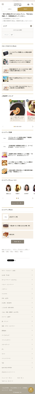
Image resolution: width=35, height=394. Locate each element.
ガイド (3, 353)
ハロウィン (4, 289)
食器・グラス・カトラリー (8, 326)
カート (28, 4)
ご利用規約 (24, 387)
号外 (3, 363)
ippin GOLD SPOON (7, 367)
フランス (6, 34)
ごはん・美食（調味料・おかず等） (10, 312)
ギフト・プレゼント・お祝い (9, 270)
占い (3, 349)
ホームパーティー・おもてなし (9, 279)
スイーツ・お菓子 (6, 316)
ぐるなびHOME (5, 387)
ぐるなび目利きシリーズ (15, 387)
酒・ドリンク (5, 321)
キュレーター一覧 (6, 378)
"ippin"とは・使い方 (6, 381)
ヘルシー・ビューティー (8, 284)
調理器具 (4, 330)
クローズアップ (5, 344)
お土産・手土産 (5, 275)
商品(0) (25, 9)
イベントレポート (6, 340)
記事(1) (9, 9)
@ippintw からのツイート (8, 372)
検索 (32, 4)
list (15, 260)
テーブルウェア (5, 335)
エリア (5, 26)
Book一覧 (20, 378)
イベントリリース (6, 358)
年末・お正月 (5, 298)
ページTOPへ (17, 256)
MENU (2, 4)
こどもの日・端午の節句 (8, 307)
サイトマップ (5, 390)
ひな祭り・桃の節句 (6, 303)
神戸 (12, 34)
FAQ (10, 390)
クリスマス (4, 293)
